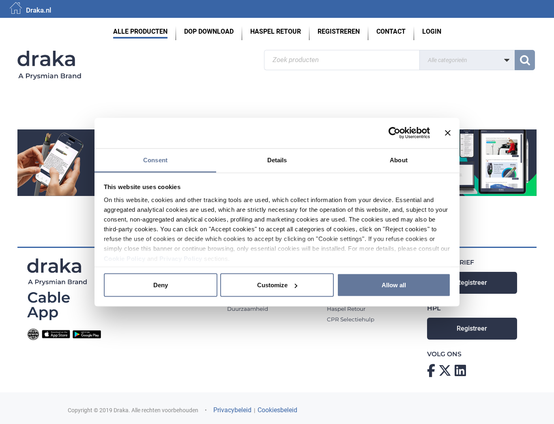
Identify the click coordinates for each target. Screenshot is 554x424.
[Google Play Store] (87, 334)
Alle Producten (140, 31)
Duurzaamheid (247, 309)
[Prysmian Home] (80, 55)
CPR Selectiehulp (350, 319)
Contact (391, 31)
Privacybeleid (232, 410)
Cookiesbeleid (277, 410)
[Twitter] (444, 370)
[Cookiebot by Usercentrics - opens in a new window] (394, 133)
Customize (272, 285)
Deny (160, 285)
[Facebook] (431, 370)
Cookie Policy (125, 258)
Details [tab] (277, 159)
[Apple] (56, 334)
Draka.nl (38, 10)
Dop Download (209, 31)
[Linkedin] (460, 370)
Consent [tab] (155, 159)
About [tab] (399, 159)
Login (431, 31)
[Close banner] (448, 133)
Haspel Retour (275, 31)
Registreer (472, 282)
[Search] (525, 60)
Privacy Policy (180, 258)
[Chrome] (33, 334)
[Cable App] (48, 305)
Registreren (339, 31)
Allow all (394, 285)
